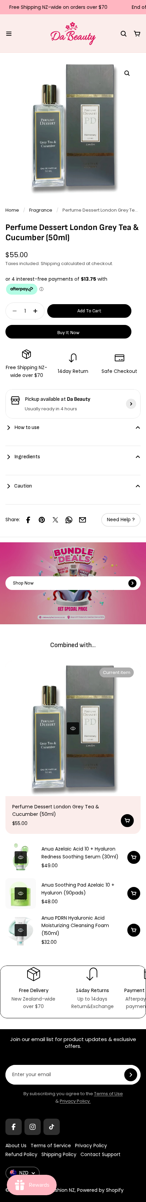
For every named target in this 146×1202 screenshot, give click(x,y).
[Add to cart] (127, 820)
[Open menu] (9, 33)
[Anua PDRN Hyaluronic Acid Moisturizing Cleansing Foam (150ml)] (20, 930)
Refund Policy (21, 1154)
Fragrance (40, 210)
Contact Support (100, 1154)
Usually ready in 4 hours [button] (51, 409)
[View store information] (131, 404)
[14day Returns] (92, 988)
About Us (15, 1145)
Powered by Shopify (100, 1190)
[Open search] (123, 33)
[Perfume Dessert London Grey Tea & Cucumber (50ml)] (73, 728)
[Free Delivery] (33, 988)
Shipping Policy (58, 1154)
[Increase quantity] (37, 310)
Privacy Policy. (75, 1101)
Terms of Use (108, 1093)
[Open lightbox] (127, 73)
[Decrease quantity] (12, 310)
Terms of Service (51, 1145)
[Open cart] (137, 33)
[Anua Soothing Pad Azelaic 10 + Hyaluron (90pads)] (20, 893)
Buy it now (68, 332)
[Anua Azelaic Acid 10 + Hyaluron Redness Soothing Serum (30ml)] (20, 857)
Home (12, 210)
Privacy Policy (91, 1145)
